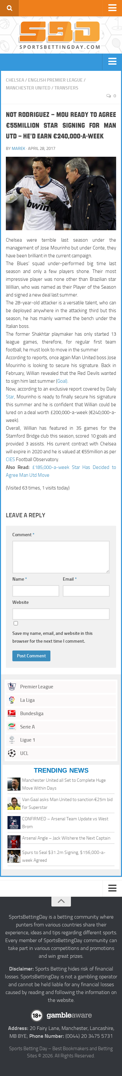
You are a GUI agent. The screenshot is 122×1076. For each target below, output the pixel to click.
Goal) (62, 381)
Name (19, 579)
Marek (18, 148)
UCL (23, 753)
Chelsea (15, 80)
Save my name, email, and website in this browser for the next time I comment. (52, 637)
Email (70, 579)
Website (20, 602)
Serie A (27, 727)
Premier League (36, 687)
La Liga (27, 700)
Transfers (66, 88)
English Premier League (55, 80)
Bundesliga (31, 713)
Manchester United (28, 88)
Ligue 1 (27, 740)
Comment (23, 535)
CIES (10, 459)
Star (10, 397)
